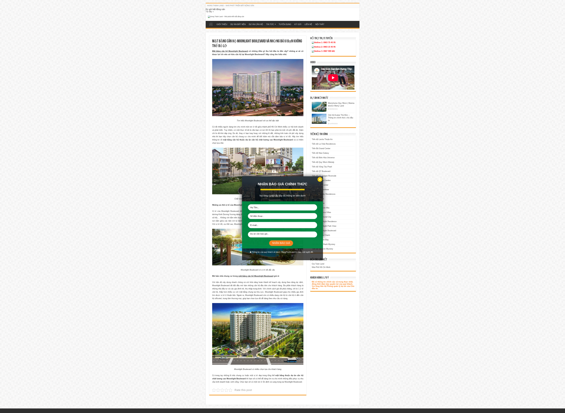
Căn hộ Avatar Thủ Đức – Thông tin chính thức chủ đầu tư (340, 117)
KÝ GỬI (297, 24)
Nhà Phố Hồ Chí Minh (321, 267)
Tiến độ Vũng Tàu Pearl (322, 167)
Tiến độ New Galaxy (320, 153)
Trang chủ (211, 24)
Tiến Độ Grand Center (321, 148)
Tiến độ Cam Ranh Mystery (323, 244)
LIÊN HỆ (308, 24)
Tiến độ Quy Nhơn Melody (323, 162)
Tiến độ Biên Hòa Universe (323, 157)
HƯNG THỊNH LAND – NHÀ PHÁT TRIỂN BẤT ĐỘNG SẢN (230, 6)
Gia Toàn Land (318, 264)
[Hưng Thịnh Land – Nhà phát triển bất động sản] (226, 17)
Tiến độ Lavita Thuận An (322, 139)
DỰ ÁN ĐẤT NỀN (238, 24)
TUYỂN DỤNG (285, 24)
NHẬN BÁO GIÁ (281, 243)
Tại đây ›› (210, 11)
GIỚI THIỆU (222, 24)
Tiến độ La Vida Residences (324, 144)
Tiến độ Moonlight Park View (324, 226)
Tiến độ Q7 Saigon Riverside (324, 176)
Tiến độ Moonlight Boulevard (324, 230)
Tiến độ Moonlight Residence (324, 221)
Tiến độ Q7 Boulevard (321, 171)
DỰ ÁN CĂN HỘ (256, 24)
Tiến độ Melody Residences (323, 194)
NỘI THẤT (319, 24)
